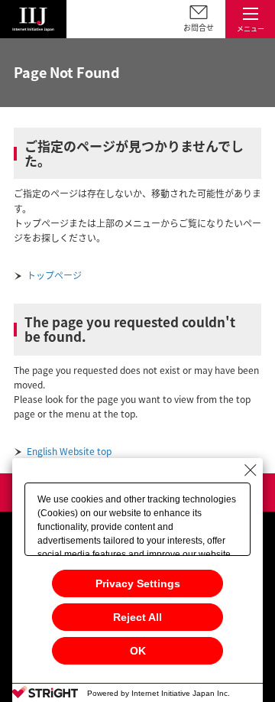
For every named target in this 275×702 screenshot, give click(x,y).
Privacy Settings (137, 583)
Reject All (137, 617)
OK (138, 651)
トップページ (54, 275)
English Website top (69, 451)
